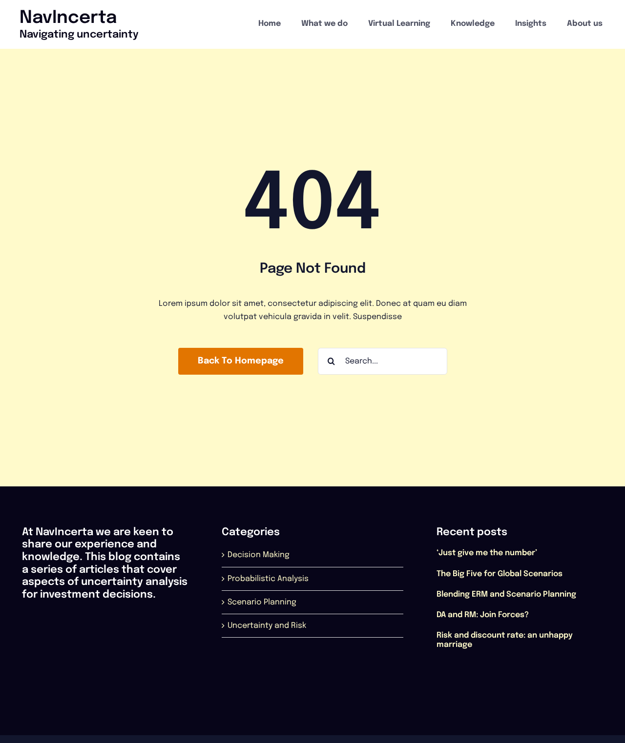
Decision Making (259, 555)
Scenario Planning (262, 602)
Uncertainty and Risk (267, 626)
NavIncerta (68, 18)
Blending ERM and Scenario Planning (506, 594)
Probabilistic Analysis (268, 579)
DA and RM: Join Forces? (483, 615)
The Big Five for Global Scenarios (499, 574)
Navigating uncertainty (79, 34)
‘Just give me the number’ (487, 553)
